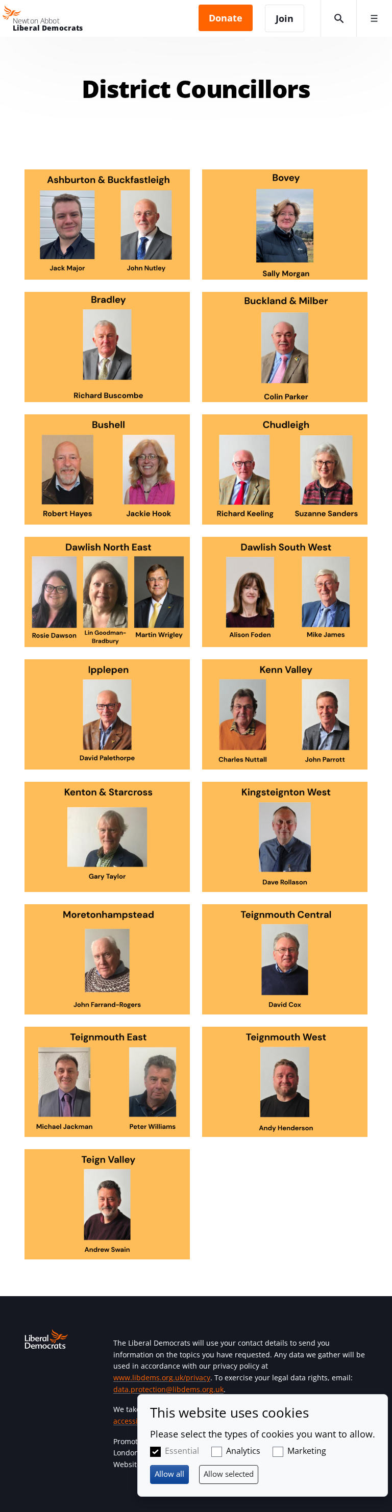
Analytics (243, 1450)
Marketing (306, 1450)
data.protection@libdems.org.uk (168, 1389)
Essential (182, 1450)
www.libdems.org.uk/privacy (161, 1377)
